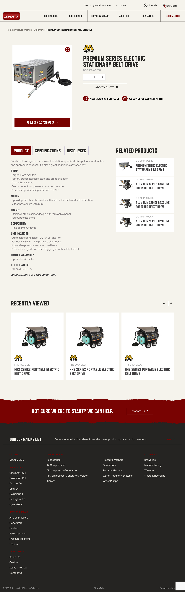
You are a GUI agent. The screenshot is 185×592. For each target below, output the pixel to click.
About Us (124, 15)
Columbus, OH (17, 478)
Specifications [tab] (48, 150)
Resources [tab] (76, 150)
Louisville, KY (16, 504)
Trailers (51, 481)
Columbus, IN (16, 493)
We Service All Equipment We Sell (146, 98)
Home (10, 29)
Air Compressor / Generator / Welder (67, 475)
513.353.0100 (173, 15)
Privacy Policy (99, 588)
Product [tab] (21, 150)
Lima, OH (14, 488)
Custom (13, 562)
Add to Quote (104, 87)
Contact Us (148, 15)
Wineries (149, 470)
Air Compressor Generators (62, 470)
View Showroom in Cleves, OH (104, 98)
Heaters (13, 528)
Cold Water (39, 29)
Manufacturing (152, 465)
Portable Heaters (112, 470)
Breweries (150, 459)
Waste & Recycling (154, 475)
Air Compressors (56, 465)
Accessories (75, 15)
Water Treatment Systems (117, 475)
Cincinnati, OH (17, 472)
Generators (109, 465)
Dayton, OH (15, 483)
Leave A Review (18, 567)
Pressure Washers (23, 29)
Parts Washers (17, 533)
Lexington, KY (17, 499)
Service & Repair (99, 15)
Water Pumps (110, 481)
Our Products (51, 15)
